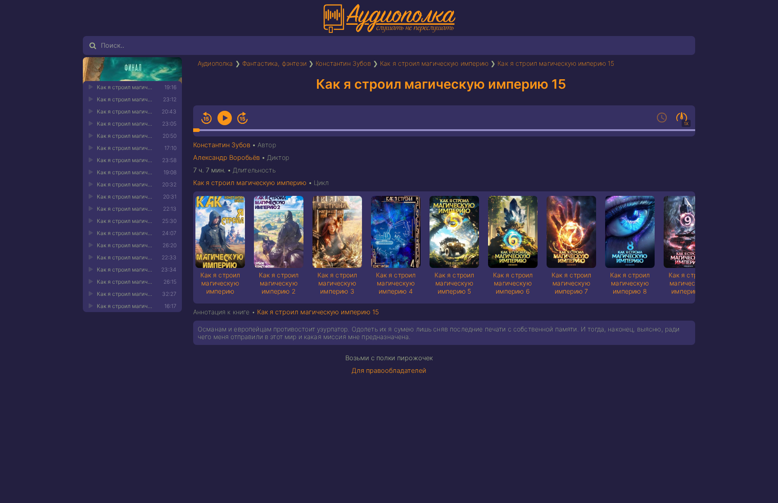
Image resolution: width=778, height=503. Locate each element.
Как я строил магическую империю (434, 63)
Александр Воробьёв (226, 158)
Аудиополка (215, 63)
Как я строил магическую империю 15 (556, 63)
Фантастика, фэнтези (274, 63)
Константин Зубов (343, 63)
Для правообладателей (389, 371)
